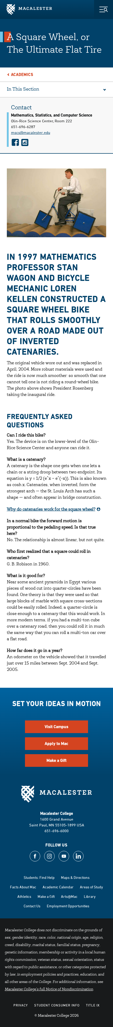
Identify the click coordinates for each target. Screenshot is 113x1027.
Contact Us (32, 906)
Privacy (20, 1005)
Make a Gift (56, 760)
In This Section (23, 89)
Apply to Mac (56, 743)
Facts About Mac (23, 887)
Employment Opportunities (68, 906)
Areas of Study (91, 887)
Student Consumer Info (57, 1005)
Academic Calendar (58, 887)
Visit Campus (56, 726)
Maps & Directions (75, 877)
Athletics (24, 896)
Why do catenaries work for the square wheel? (51, 509)
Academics (22, 74)
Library (90, 896)
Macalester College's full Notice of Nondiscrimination (49, 989)
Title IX (93, 1005)
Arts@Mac (69, 896)
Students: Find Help (39, 877)
